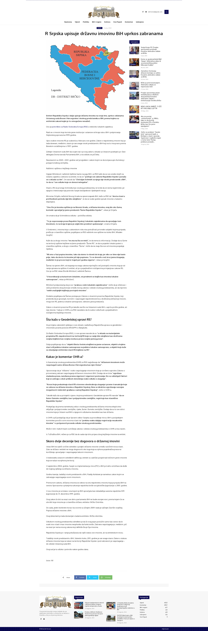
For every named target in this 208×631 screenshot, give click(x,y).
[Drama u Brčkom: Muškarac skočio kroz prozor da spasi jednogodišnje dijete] (78, 614)
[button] (166, 12)
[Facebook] (143, 11)
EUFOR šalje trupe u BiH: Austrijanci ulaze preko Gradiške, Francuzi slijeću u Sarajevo (126, 617)
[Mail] (146, 11)
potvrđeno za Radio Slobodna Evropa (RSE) (70, 127)
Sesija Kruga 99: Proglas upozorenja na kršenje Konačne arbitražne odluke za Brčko (150, 50)
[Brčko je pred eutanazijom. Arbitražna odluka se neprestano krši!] (134, 86)
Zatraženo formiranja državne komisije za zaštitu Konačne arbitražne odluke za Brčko (150, 74)
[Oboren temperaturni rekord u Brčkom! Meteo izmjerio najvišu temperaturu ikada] (78, 605)
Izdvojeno (133, 52)
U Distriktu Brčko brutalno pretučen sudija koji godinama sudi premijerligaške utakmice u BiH (126, 606)
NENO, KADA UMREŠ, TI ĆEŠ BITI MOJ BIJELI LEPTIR (151, 107)
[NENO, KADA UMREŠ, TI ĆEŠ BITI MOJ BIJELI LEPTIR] (134, 109)
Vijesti (100, 28)
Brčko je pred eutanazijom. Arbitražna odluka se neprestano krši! (150, 85)
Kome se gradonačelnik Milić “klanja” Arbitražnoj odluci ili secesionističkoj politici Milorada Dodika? (151, 62)
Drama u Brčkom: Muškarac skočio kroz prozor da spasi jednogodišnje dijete (94, 613)
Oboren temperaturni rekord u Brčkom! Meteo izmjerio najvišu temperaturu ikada (94, 604)
